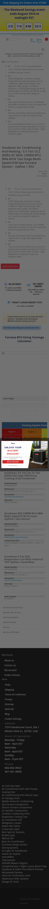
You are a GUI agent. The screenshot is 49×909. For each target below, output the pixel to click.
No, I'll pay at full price (13, 465)
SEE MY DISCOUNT (13, 461)
